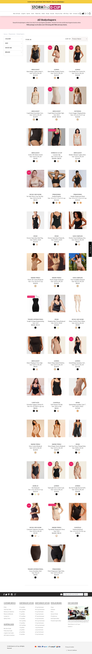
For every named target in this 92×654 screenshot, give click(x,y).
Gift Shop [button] (65, 13)
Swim (32, 13)
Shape (47, 13)
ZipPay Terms (7, 618)
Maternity (38, 13)
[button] (90, 249)
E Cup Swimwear (39, 611)
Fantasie (53, 609)
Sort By (68, 39)
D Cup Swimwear (39, 607)
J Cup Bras (22, 629)
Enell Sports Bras (55, 618)
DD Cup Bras (22, 609)
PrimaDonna (54, 616)
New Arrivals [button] (16, 13)
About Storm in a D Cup (74, 624)
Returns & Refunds (8, 614)
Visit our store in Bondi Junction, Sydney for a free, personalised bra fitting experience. (78, 621)
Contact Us (6, 616)
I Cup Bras (21, 627)
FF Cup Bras (22, 616)
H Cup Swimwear (39, 623)
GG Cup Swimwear (39, 620)
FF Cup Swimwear (39, 616)
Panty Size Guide (8, 630)
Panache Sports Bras (56, 620)
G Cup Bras (22, 618)
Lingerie (23, 13)
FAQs (5, 607)
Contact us (76, 13)
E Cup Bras (22, 611)
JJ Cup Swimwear (39, 632)
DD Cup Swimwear (39, 609)
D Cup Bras (22, 607)
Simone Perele (54, 614)
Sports (28, 13)
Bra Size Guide (7, 628)
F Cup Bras (22, 614)
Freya (52, 607)
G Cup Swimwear (39, 618)
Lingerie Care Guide (9, 633)
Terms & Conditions (72, 650)
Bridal (43, 13)
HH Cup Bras (22, 625)
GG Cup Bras (22, 620)
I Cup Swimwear (39, 627)
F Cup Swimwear (39, 614)
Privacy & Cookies (69, 647)
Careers (70, 626)
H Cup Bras (22, 623)
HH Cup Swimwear (39, 625)
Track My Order (7, 609)
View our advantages (58, 1)
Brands (52, 13)
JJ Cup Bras (22, 632)
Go (86, 594)
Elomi (52, 611)
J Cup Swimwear (39, 629)
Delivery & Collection (9, 611)
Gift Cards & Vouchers (9, 635)
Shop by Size (58, 13)
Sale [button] (71, 13)
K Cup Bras (22, 634)
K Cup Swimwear (39, 634)
